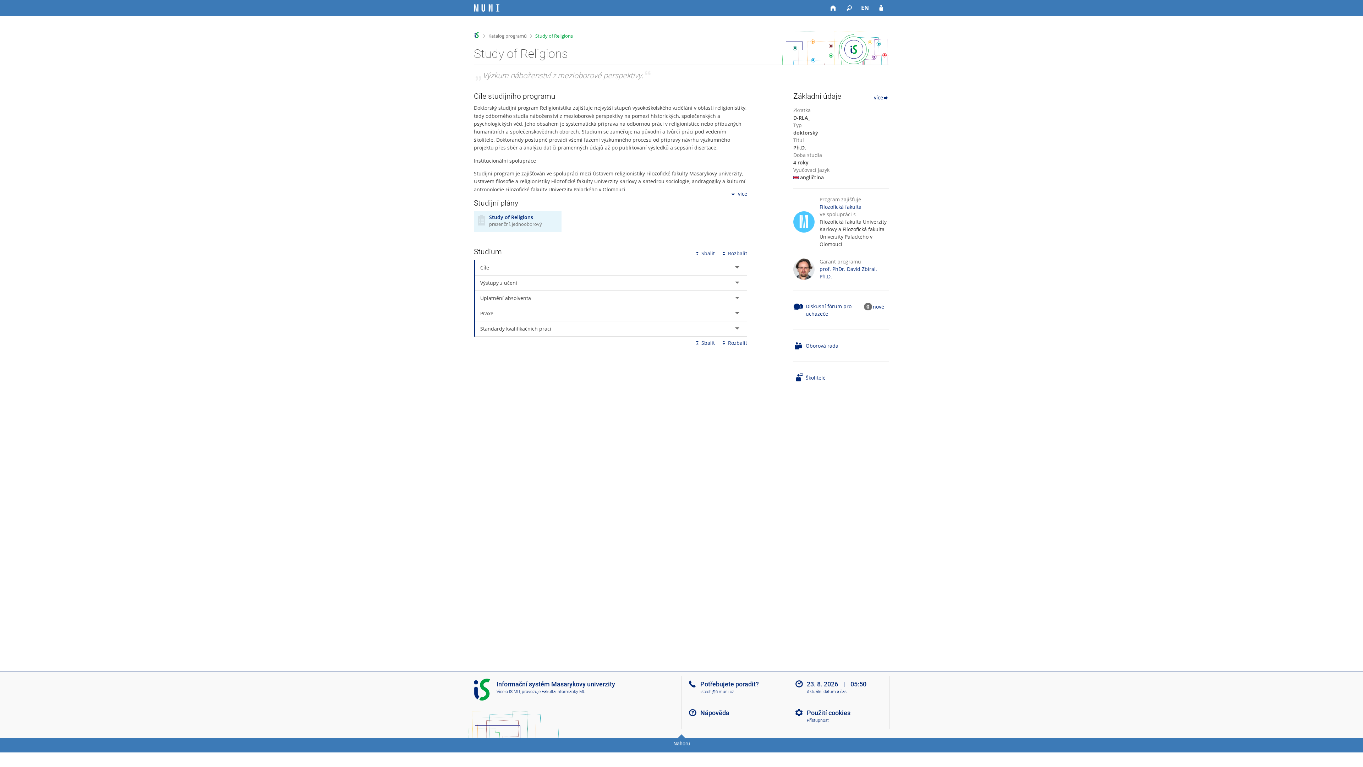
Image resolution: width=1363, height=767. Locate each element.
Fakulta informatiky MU (564, 691)
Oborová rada (822, 345)
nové (878, 306)
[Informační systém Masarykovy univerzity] (486, 8)
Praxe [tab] (486, 313)
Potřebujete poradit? (729, 684)
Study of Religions (554, 36)
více (742, 194)
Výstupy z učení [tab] (498, 282)
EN (865, 8)
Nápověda (714, 713)
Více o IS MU (508, 691)
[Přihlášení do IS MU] (881, 8)
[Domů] (833, 8)
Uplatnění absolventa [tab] (505, 298)
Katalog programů (507, 36)
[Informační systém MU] (477, 35)
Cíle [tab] (484, 267)
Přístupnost (818, 720)
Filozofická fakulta (840, 206)
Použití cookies (828, 713)
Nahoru (681, 743)
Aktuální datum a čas (827, 691)
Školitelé (816, 377)
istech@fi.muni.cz (717, 691)
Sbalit (708, 253)
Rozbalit (737, 253)
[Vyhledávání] (849, 8)
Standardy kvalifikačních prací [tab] (515, 328)
